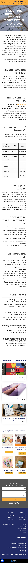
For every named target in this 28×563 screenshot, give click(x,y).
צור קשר (24, 522)
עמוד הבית (21, 25)
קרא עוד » (23, 379)
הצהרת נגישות (23, 530)
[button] (25, 2)
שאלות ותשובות (22, 519)
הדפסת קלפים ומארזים (8, 524)
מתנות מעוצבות (10, 522)
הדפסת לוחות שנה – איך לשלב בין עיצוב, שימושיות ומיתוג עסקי (14, 419)
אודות (25, 515)
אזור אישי (24, 524)
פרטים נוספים (22, 453)
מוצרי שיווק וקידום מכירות (18, 398)
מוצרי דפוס (11, 515)
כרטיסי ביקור (11, 517)
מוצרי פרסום (11, 519)
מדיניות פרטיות (22, 526)
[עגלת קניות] (2, 2)
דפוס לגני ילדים (21, 377)
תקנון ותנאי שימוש (22, 528)
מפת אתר (24, 532)
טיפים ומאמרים (16, 25)
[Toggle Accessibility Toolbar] (2, 561)
